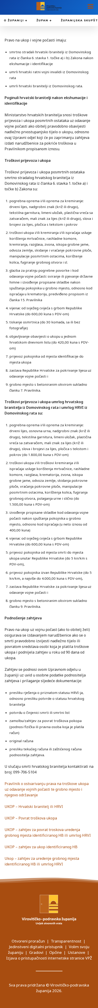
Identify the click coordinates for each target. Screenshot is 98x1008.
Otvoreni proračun (28, 941)
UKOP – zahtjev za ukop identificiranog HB (41, 846)
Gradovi (36, 952)
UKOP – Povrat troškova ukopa (31, 818)
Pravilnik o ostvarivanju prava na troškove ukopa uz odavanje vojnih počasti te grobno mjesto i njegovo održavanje (47, 789)
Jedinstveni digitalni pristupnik (36, 946)
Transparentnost (66, 941)
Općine (55, 952)
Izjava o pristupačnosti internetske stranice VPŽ (49, 958)
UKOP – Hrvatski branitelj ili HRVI (34, 806)
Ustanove (76, 952)
